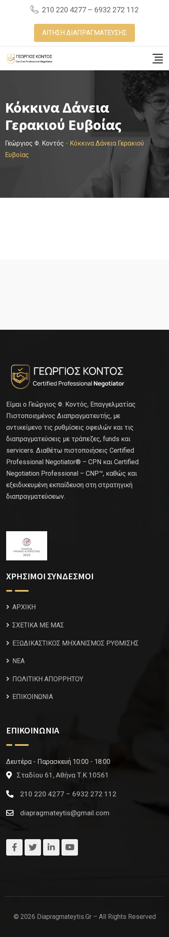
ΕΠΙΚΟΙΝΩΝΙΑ (32, 697)
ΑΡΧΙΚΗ (24, 607)
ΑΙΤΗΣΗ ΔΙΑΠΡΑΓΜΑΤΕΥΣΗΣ (84, 33)
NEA (18, 661)
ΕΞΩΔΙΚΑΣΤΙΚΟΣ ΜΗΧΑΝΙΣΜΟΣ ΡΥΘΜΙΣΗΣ (75, 643)
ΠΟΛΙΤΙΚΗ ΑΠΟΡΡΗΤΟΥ (47, 679)
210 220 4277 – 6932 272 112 (90, 9)
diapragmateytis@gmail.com (65, 813)
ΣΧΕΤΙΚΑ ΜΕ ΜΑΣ (38, 625)
